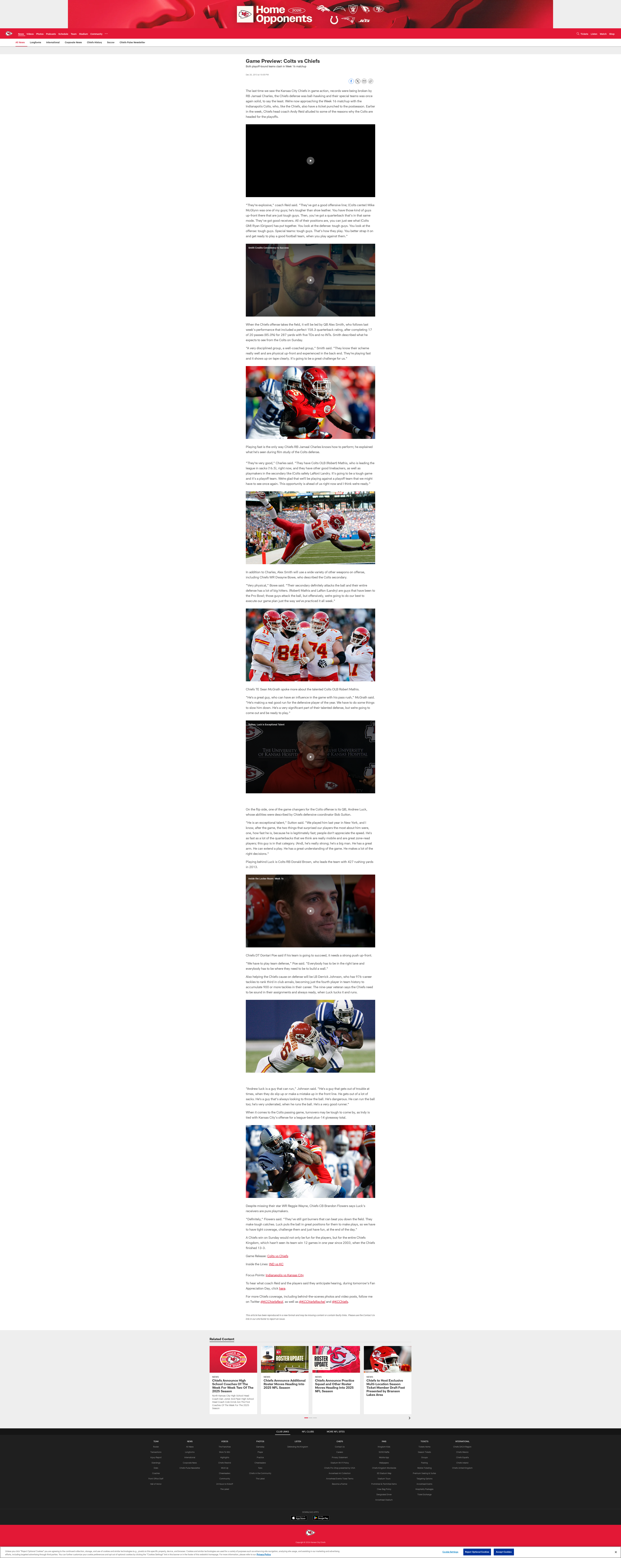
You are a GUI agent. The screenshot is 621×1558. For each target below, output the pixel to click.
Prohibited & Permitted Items (384, 1484)
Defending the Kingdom (297, 1447)
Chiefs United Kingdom (462, 1468)
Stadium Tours (384, 1478)
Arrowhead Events (424, 1484)
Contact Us (340, 1447)
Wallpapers (384, 1463)
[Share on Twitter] (357, 83)
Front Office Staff (155, 1478)
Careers (339, 1452)
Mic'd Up (224, 1468)
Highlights (224, 1457)
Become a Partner (339, 1484)
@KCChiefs (340, 1301)
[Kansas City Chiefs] (310, 1533)
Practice (260, 1457)
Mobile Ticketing (424, 1468)
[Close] (615, 1552)
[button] (310, 161)
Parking (424, 1463)
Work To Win (224, 1452)
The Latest (224, 1489)
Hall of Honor (156, 1484)
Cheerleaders (224, 1473)
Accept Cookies (504, 1552)
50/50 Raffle (384, 1452)
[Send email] (364, 83)
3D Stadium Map (384, 1473)
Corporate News (190, 1463)
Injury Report (156, 1457)
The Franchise (225, 1447)
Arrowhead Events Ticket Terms (339, 1478)
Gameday (260, 1447)
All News (190, 1447)
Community (224, 1478)
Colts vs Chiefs (277, 1256)
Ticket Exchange (424, 1494)
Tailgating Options (424, 1478)
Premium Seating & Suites (424, 1473)
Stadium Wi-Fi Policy (340, 1463)
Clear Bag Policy (384, 1489)
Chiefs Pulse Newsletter (190, 1468)
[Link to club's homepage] (9, 33)
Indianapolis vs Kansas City (285, 1275)
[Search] (578, 33)
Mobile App (384, 1457)
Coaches (156, 1473)
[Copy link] (370, 81)
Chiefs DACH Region (462, 1447)
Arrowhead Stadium (384, 1500)
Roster (156, 1447)
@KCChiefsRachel (312, 1302)
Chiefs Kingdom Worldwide (384, 1468)
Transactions (155, 1452)
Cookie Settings (450, 1552)
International (189, 1457)
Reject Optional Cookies (477, 1552)
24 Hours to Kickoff (224, 1484)
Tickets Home (424, 1447)
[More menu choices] (106, 33)
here (282, 1288)
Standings (156, 1463)
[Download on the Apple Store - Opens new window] (298, 1518)
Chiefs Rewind (224, 1463)
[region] (310, 1552)
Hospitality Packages (424, 1489)
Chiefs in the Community (260, 1473)
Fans (260, 1468)
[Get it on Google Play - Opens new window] (321, 1519)
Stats (156, 1468)
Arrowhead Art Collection (340, 1473)
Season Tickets (424, 1452)
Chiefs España (462, 1457)
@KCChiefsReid (272, 1302)
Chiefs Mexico (462, 1452)
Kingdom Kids (384, 1447)
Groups (424, 1457)
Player (260, 1452)
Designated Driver (384, 1494)
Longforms (190, 1452)
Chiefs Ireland (462, 1463)
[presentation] (410, 1418)
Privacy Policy (264, 1554)
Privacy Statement (340, 1457)
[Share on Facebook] (351, 83)
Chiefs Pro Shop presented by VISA (339, 1468)
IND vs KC (276, 1264)
